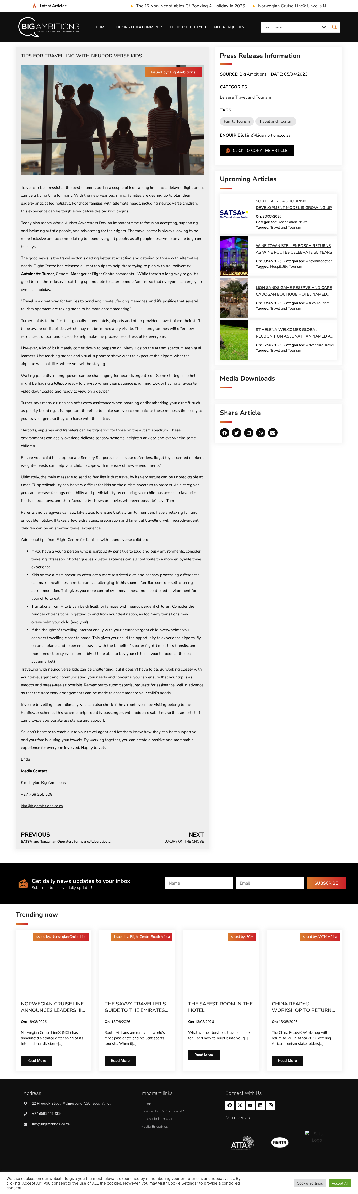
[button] (173, 72)
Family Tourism (237, 121)
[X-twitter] (240, 1105)
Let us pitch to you (188, 27)
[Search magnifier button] (334, 27)
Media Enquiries (229, 27)
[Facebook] (229, 1105)
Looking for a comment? (138, 27)
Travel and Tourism (275, 121)
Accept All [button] (340, 1183)
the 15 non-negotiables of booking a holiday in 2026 (164, 5)
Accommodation (319, 261)
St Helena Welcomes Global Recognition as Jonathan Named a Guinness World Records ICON (293, 336)
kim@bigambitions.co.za (42, 806)
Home (101, 27)
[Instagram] (270, 1105)
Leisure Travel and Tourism (245, 97)
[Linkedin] (260, 1105)
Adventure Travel (320, 344)
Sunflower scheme (37, 712)
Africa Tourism (318, 303)
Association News (293, 221)
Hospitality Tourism (286, 266)
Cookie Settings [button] (310, 1183)
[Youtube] (250, 1105)
